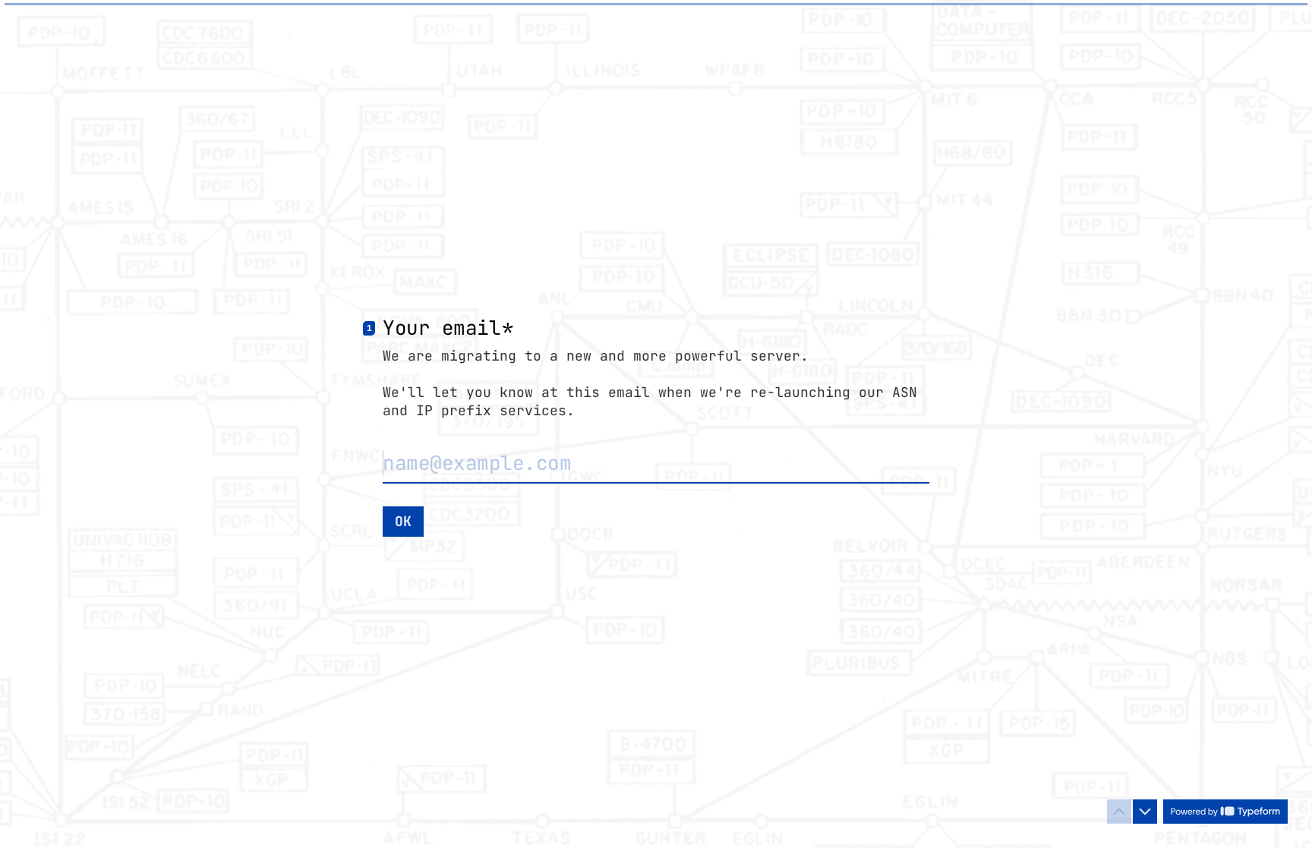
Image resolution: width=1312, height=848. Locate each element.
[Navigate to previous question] (1119, 811)
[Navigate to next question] (1145, 811)
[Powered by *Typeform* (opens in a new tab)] (1225, 811)
